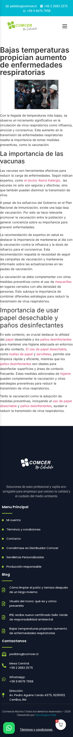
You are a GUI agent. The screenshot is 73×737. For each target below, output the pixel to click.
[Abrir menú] (64, 26)
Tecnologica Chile (45, 715)
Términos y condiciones (36, 730)
